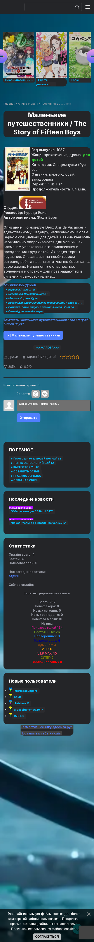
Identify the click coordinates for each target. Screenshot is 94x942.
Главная (9, 103)
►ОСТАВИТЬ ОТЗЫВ (25, 471)
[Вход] (35, 394)
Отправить (28, 417)
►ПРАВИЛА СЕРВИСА (26, 475)
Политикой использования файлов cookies (43, 929)
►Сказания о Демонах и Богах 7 (26, 294)
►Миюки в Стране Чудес (21, 298)
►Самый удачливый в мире (23, 311)
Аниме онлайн (28, 103)
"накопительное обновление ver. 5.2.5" (38, 523)
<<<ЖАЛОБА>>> (47, 347)
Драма (66, 103)
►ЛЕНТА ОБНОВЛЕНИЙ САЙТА (32, 463)
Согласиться (47, 936)
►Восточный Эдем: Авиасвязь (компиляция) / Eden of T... (43, 302)
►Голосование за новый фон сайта (36, 458)
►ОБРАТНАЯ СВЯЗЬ (24, 480)
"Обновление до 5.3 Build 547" (32, 511)
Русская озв (49, 103)
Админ (32, 357)
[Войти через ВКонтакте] (45, 394)
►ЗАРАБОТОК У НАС (25, 467)
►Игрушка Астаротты (20, 289)
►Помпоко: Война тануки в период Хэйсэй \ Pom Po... (40, 307)
